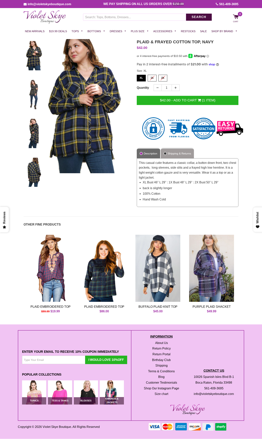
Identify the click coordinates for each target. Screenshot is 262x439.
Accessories (163, 31)
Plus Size (138, 31)
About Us (161, 343)
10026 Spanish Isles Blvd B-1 (214, 377)
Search (199, 17)
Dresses (116, 31)
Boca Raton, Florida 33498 (213, 382)
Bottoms (94, 31)
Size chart (161, 394)
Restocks (188, 31)
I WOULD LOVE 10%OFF (106, 359)
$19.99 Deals (58, 31)
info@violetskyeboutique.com (49, 4)
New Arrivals (34, 31)
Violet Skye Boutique (57, 427)
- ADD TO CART (187, 100)
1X (152, 77)
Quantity (143, 87)
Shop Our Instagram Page (161, 388)
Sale (203, 31)
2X (163, 77)
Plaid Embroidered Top (50, 306)
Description (150, 153)
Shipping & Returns (179, 153)
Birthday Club (161, 360)
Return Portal (161, 354)
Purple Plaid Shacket (212, 306)
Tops (76, 31)
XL (141, 77)
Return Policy (161, 348)
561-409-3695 (228, 4)
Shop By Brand (222, 31)
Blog (161, 377)
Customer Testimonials (161, 382)
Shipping (161, 365)
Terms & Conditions (161, 371)
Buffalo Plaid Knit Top (157, 306)
